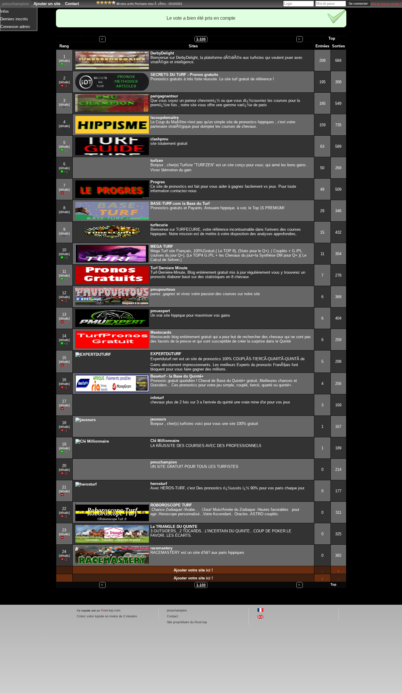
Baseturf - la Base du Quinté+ (177, 376)
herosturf (158, 483)
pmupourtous (162, 289)
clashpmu (159, 139)
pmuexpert (160, 311)
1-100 (201, 39)
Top (331, 38)
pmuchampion (15, 3)
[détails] (64, 60)
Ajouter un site (47, 3)
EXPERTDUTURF (165, 354)
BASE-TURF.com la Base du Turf (180, 203)
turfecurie (159, 225)
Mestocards (160, 332)
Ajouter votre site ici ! (193, 570)
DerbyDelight (162, 53)
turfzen (156, 160)
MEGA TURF (161, 246)
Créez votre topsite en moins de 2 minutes (107, 616)
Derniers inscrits (14, 19)
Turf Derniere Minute (168, 268)
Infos (4, 11)
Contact (72, 3)
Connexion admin (15, 26)
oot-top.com (110, 610)
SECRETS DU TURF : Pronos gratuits (184, 74)
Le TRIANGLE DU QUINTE (173, 526)
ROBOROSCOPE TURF (171, 505)
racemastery (161, 548)
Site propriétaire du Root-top (187, 622)
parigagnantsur (164, 96)
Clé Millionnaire (164, 440)
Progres (157, 182)
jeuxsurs (158, 419)
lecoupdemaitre (164, 117)
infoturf (157, 397)
